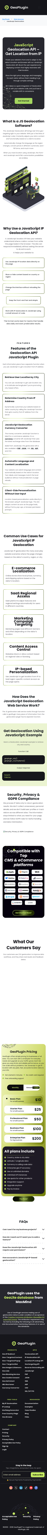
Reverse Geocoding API (34, 1367)
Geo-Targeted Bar (10, 1364)
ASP (26, 1384)
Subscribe (38, 1474)
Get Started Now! (23, 913)
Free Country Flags (10, 1413)
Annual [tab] (32, 1087)
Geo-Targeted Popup (11, 1361)
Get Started (23, 101)
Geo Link (5, 1371)
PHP (26, 1374)
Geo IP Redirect (8, 1354)
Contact (5, 1429)
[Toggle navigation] (39, 7)
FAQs (27, 1417)
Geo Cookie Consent (10, 1378)
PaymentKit (36, 1480)
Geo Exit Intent (8, 1381)
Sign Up (5, 1446)
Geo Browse (7, 1417)
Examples (29, 1407)
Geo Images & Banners (11, 1367)
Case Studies (30, 1410)
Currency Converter (10, 1388)
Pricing (5, 1433)
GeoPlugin (6, 19)
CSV (26, 1388)
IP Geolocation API (32, 1357)
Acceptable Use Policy (11, 1443)
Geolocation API (31, 1354)
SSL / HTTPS (29, 1391)
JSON (27, 1378)
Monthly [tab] (15, 1087)
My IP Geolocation (9, 1403)
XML (26, 1381)
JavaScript (29, 1371)
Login (4, 1449)
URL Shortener (8, 1384)
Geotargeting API (32, 1364)
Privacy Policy (8, 1439)
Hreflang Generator (10, 1410)
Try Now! (23, 1199)
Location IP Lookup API (34, 1361)
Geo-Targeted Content (12, 1357)
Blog (27, 1413)
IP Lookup (6, 1407)
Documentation (31, 1403)
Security (5, 1436)
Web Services (19, 19)
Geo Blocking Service (11, 1374)
